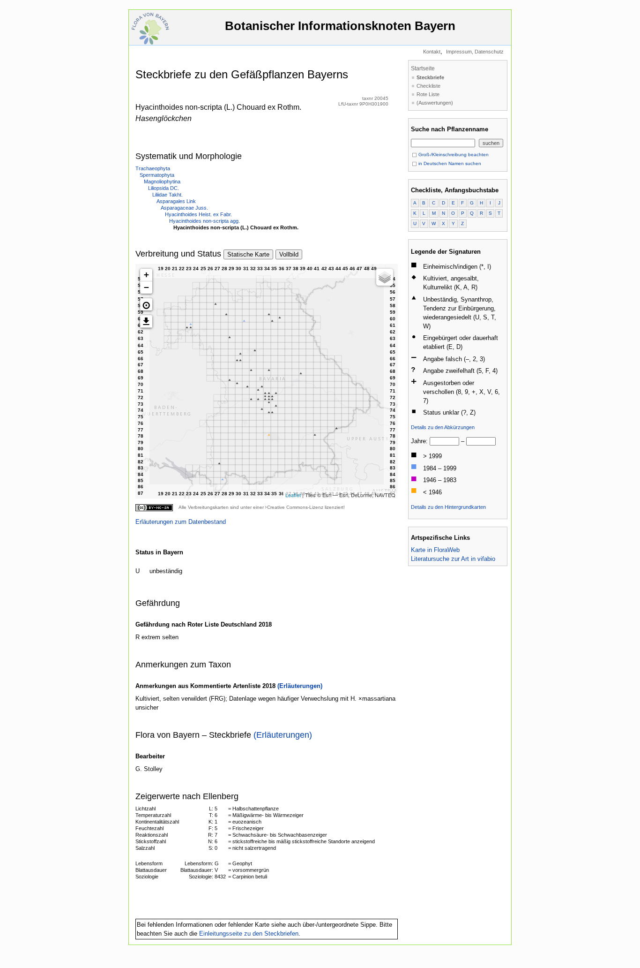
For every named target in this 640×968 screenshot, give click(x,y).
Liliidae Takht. (167, 194)
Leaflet (293, 495)
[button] (146, 304)
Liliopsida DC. (163, 188)
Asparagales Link (176, 201)
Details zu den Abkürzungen (443, 427)
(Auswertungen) (435, 103)
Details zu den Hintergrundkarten (448, 507)
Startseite (423, 68)
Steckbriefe (430, 77)
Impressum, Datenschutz (475, 51)
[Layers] (384, 277)
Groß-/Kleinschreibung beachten (453, 154)
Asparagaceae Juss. (184, 208)
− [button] (146, 287)
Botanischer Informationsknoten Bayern (340, 26)
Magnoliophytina (162, 181)
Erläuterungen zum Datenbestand (180, 521)
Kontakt (431, 51)
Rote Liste (428, 94)
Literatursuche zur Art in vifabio (453, 558)
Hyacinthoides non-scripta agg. (204, 221)
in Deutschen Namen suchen (449, 163)
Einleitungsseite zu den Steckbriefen (248, 933)
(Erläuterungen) (299, 685)
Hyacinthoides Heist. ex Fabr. (198, 214)
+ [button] (146, 275)
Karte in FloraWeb (435, 549)
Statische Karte (248, 254)
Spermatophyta (157, 175)
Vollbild (288, 254)
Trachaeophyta (152, 168)
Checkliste (428, 86)
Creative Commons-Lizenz (295, 507)
